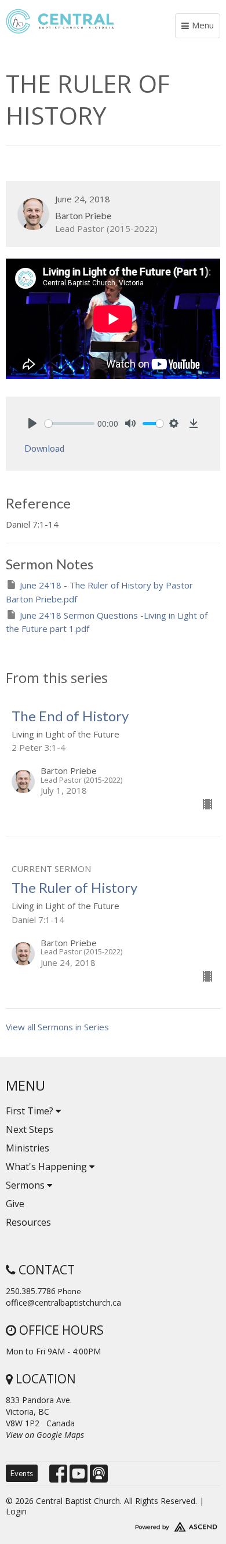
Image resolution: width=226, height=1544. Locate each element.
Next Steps (29, 1129)
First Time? (31, 1111)
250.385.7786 (31, 1290)
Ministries (27, 1148)
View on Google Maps (45, 1434)
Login (16, 1511)
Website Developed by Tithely (113, 1524)
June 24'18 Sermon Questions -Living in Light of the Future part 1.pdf (106, 621)
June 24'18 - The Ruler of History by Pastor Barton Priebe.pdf (99, 591)
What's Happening (47, 1166)
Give (15, 1203)
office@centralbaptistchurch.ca (63, 1302)
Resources (28, 1222)
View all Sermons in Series (57, 1027)
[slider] (69, 423)
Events (21, 1473)
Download (44, 448)
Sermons (26, 1185)
